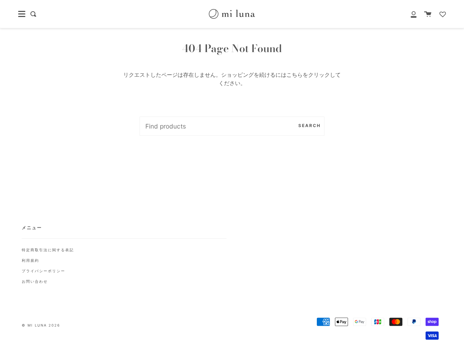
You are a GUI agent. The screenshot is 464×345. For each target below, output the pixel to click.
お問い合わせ (35, 281)
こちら (294, 74)
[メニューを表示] (22, 14)
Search (309, 125)
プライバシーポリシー (43, 271)
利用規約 (30, 260)
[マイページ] (409, 14)
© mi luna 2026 (41, 325)
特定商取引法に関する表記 (48, 250)
